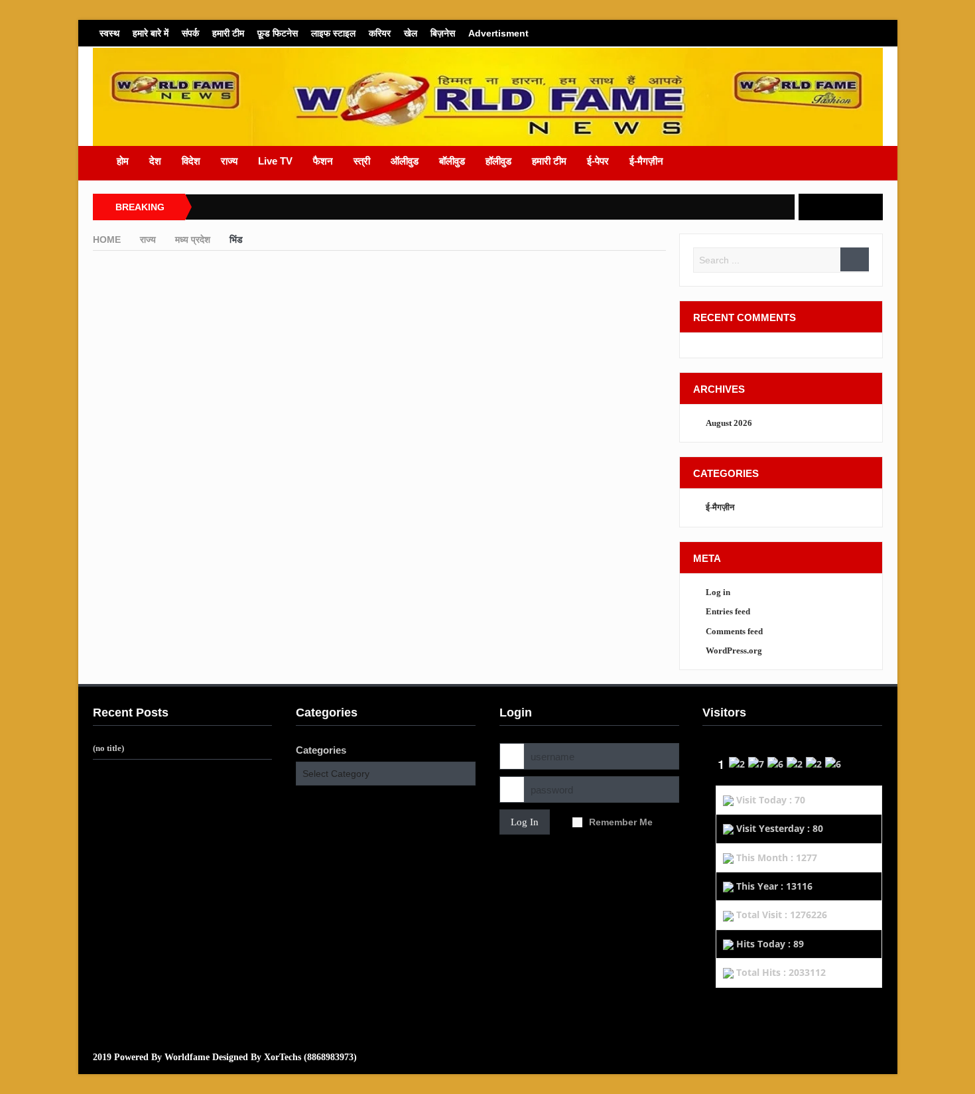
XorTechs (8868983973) (310, 1057)
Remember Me (621, 822)
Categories (321, 750)
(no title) (108, 748)
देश (155, 161)
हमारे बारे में (150, 33)
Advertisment (498, 33)
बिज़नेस (442, 33)
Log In (525, 822)
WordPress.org (734, 650)
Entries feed (728, 611)
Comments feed (734, 631)
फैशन (323, 161)
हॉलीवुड (498, 161)
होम (123, 161)
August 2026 (729, 423)
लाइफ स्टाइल (333, 33)
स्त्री (362, 161)
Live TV (275, 161)
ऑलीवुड (405, 161)
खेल (410, 33)
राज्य (229, 161)
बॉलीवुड (452, 161)
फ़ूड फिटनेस (277, 33)
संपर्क (190, 33)
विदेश (191, 161)
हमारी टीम (228, 33)
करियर (380, 33)
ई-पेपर (598, 161)
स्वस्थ (109, 33)
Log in (718, 592)
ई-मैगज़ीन (646, 161)
